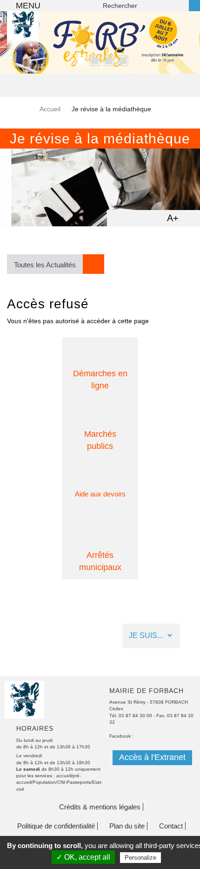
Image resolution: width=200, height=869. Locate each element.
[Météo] (49, 636)
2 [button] (93, 59)
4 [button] (121, 59)
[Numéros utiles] (74, 636)
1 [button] (79, 59)
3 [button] (107, 59)
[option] (100, 42)
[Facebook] (25, 636)
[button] (55, 264)
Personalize (140, 857)
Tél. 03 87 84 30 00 (130, 715)
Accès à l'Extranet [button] (152, 757)
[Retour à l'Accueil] (23, 39)
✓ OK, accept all (83, 857)
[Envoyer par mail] (135, 217)
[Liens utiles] (98, 636)
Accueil (50, 109)
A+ (173, 218)
